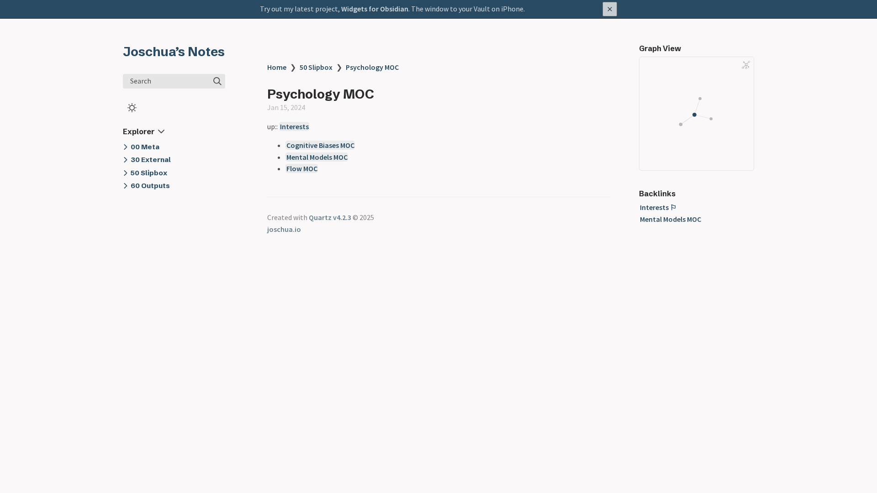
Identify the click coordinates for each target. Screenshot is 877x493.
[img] (217, 81)
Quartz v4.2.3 (330, 217)
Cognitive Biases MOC (320, 145)
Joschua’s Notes (174, 51)
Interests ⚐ (658, 207)
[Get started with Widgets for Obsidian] (438, 9)
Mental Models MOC (317, 157)
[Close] (609, 9)
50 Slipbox (316, 67)
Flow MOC (301, 168)
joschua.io (284, 229)
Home (276, 67)
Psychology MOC (372, 67)
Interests (294, 126)
